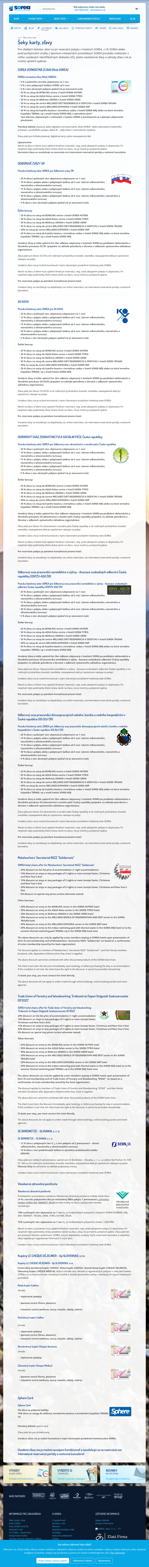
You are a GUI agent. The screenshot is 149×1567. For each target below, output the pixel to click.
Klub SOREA (15, 1523)
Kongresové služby (18, 1535)
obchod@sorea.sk (97, 9)
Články (55, 1538)
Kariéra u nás (58, 1523)
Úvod (16, 18)
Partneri (56, 1526)
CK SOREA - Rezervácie (20, 1532)
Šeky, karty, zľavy (17, 1520)
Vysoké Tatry (35, 18)
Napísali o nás (16, 1529)
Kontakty (56, 1532)
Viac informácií (117, 1552)
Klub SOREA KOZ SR (18, 1526)
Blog (132, 18)
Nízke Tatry (60, 18)
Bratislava (115, 18)
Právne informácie (104, 1523)
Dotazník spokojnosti (62, 1535)
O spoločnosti (58, 1520)
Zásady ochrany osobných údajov (25, 1538)
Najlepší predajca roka (63, 1529)
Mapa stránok (102, 1520)
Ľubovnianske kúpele (89, 18)
